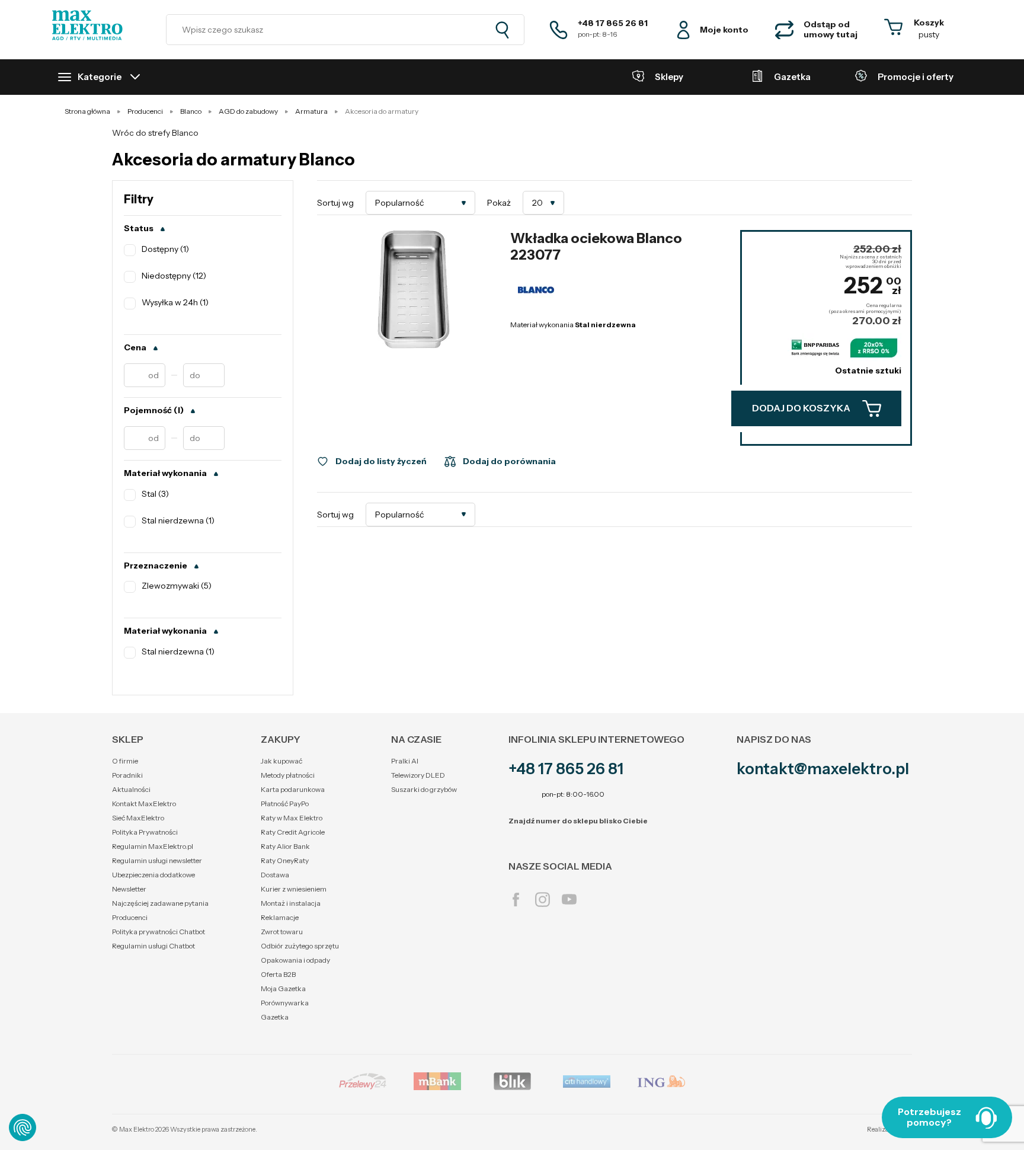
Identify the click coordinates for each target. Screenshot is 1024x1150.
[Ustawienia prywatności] (22, 1127)
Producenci (130, 917)
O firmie (125, 760)
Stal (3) (155, 494)
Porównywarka (285, 1002)
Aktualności (131, 789)
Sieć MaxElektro (138, 817)
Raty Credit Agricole (293, 832)
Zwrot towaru (282, 931)
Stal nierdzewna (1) (178, 521)
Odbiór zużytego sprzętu (300, 945)
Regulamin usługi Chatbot (153, 945)
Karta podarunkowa (293, 789)
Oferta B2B (278, 974)
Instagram (542, 899)
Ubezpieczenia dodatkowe (153, 874)
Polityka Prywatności (145, 832)
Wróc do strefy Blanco (155, 132)
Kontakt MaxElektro (144, 803)
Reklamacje (280, 917)
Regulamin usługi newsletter (157, 860)
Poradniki (127, 775)
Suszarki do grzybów (424, 789)
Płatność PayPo (285, 803)
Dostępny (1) (165, 249)
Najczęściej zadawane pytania (160, 903)
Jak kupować (281, 760)
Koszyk (929, 22)
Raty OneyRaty (285, 860)
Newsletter (129, 888)
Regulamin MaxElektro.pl (152, 846)
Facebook (515, 899)
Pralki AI (404, 760)
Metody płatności (288, 775)
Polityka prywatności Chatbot (158, 931)
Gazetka (275, 1016)
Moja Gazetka (283, 988)
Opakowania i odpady (295, 960)
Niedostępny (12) (174, 276)
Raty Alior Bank (285, 846)
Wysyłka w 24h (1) (175, 303)
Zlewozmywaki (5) (177, 586)
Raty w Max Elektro (291, 817)
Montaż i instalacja (291, 903)
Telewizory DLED (418, 775)
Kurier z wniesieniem (294, 888)
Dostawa (275, 874)
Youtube (569, 899)
